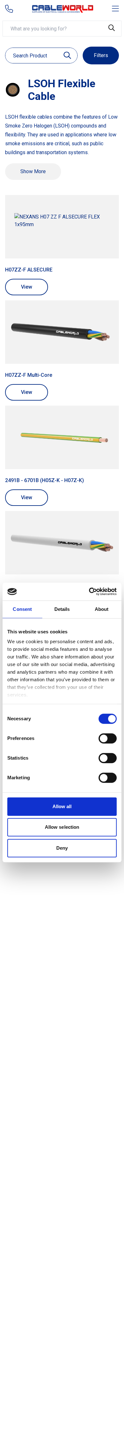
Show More (33, 171)
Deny (62, 848)
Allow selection (62, 827)
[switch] (108, 738)
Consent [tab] (22, 609)
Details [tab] (62, 609)
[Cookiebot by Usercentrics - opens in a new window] (89, 591)
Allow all (62, 806)
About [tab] (102, 609)
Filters (101, 55)
